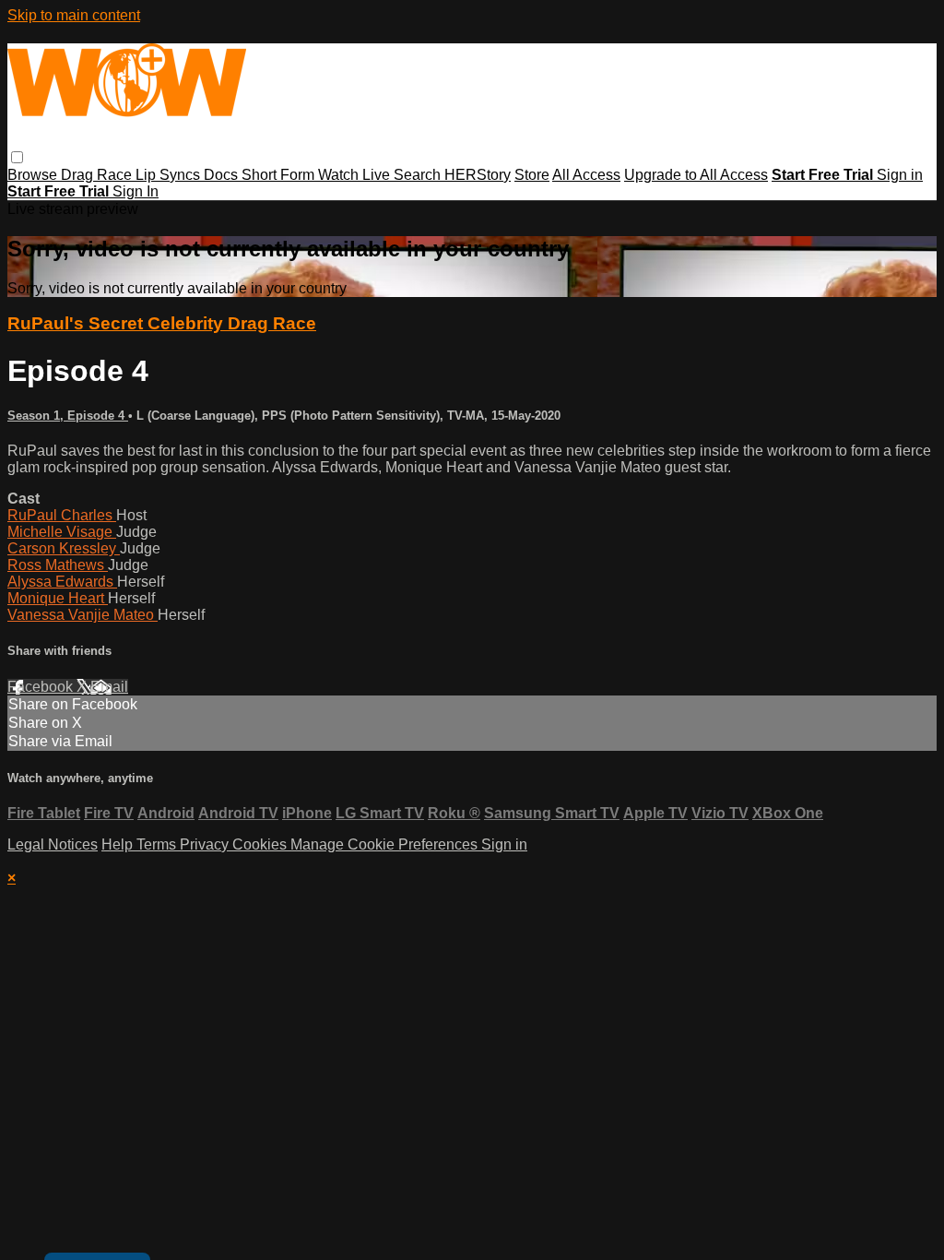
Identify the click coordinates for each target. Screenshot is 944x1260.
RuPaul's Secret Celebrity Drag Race (161, 323)
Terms (158, 844)
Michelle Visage (61, 532)
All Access (586, 175)
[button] (17, 157)
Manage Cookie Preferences (385, 844)
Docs (223, 175)
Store (531, 175)
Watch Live (356, 175)
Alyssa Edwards (62, 581)
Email (109, 687)
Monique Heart (57, 598)
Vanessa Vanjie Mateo (82, 615)
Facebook (42, 687)
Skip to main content (73, 15)
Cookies (261, 844)
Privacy (206, 844)
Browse (34, 175)
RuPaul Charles (61, 515)
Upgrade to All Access (696, 175)
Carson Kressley (63, 548)
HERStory (477, 175)
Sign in (900, 175)
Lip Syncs (170, 175)
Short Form (280, 175)
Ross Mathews (57, 565)
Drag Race (98, 175)
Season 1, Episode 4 (67, 415)
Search (419, 175)
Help (118, 844)
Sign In (135, 191)
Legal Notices (52, 844)
